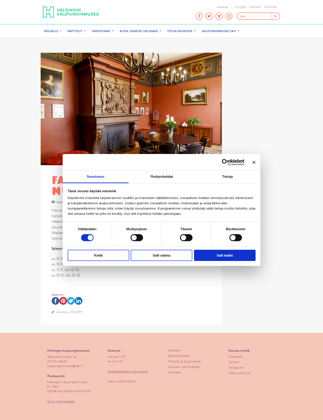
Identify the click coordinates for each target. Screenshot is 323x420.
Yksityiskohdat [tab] (161, 176)
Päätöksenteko (179, 356)
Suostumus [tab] (96, 176)
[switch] (137, 237)
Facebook (236, 356)
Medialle (174, 350)
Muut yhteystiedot (61, 401)
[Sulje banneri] (254, 162)
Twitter (234, 362)
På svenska (270, 7)
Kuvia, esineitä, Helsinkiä (139, 31)
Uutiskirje (222, 7)
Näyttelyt (74, 31)
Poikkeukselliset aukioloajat (128, 371)
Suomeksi (255, 7)
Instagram (236, 367)
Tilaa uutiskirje (239, 373)
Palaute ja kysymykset (184, 361)
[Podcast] (219, 16)
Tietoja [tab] (227, 176)
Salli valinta (161, 255)
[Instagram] (228, 16)
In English (240, 7)
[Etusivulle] (71, 12)
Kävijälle (51, 31)
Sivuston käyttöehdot (184, 367)
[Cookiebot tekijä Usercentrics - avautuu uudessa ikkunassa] (225, 162)
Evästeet (174, 372)
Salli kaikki (225, 255)
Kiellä (98, 255)
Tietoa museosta (179, 31)
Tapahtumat (101, 31)
